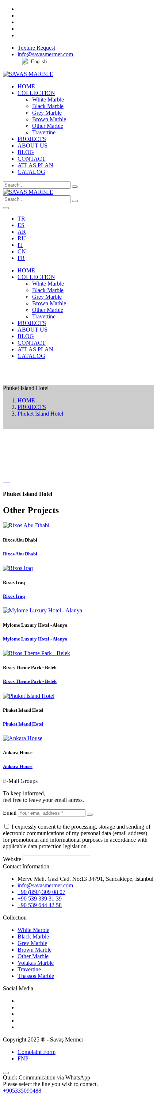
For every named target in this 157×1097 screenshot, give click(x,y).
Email (9, 813)
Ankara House (17, 766)
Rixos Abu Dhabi (20, 554)
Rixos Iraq (14, 596)
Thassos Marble (36, 976)
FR (21, 258)
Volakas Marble (36, 963)
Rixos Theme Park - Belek (30, 681)
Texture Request (36, 48)
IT (20, 245)
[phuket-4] (6, 480)
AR (22, 232)
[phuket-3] (5, 480)
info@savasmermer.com (45, 54)
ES (21, 225)
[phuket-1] (9, 480)
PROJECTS (32, 139)
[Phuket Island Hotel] (28, 696)
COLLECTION (36, 93)
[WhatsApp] (78, 375)
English (39, 61)
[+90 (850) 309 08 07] (78, 368)
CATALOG (31, 172)
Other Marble (47, 126)
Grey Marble (47, 113)
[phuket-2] (8, 480)
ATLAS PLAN (35, 165)
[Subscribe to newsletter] (90, 815)
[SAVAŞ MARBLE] (28, 74)
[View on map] (78, 381)
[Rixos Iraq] (18, 568)
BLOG (26, 152)
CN (22, 251)
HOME (26, 86)
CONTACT (32, 159)
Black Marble (48, 106)
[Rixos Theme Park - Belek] (36, 653)
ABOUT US (32, 145)
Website (12, 859)
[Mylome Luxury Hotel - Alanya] (42, 610)
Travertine (43, 132)
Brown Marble (49, 119)
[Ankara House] (22, 738)
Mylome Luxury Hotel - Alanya (35, 639)
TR (21, 218)
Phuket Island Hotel (40, 413)
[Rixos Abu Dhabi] (26, 525)
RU (22, 238)
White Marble (48, 99)
